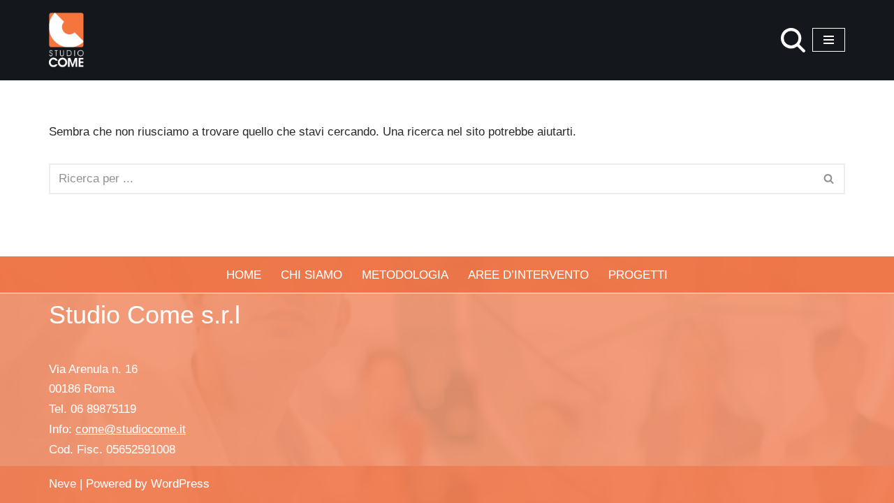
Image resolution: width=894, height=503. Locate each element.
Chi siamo (311, 275)
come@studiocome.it (130, 429)
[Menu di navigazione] (828, 40)
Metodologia (405, 275)
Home (243, 275)
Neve (62, 483)
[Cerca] (793, 40)
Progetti (638, 275)
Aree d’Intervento (528, 275)
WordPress (180, 483)
